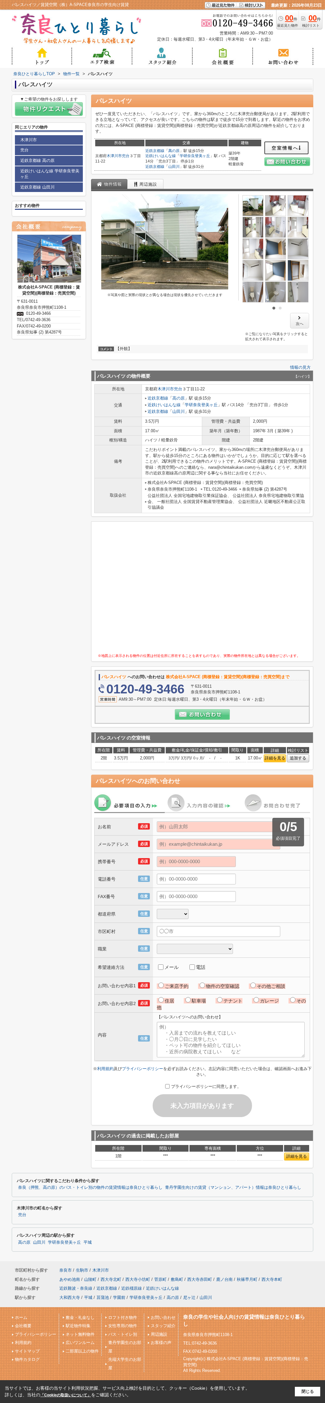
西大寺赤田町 (199, 1279)
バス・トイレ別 (122, 1334)
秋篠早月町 (247, 1279)
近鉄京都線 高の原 (37, 160)
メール (171, 967)
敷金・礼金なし (80, 1317)
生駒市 (82, 1270)
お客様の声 (161, 1342)
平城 (87, 1242)
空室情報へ (285, 147)
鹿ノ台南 (224, 1279)
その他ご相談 (271, 986)
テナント (232, 1000)
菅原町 (160, 1279)
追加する (298, 758)
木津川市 (114, 156)
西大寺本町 (272, 1279)
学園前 (119, 1297)
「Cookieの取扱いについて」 (65, 1395)
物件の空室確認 (222, 986)
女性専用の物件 (122, 1325)
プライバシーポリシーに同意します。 (206, 1086)
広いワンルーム (80, 1342)
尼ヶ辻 (189, 1297)
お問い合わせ (163, 1317)
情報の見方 (300, 367)
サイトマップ (27, 1351)
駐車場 (199, 1000)
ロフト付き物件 (122, 1317)
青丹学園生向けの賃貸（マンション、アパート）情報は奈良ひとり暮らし (233, 1187)
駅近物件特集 (78, 1325)
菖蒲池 (102, 1297)
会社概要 (23, 1325)
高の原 (174, 151)
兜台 (125, 156)
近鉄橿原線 (131, 1288)
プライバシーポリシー (142, 1068)
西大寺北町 (111, 1279)
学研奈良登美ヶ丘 (195, 156)
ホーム (21, 1317)
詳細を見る (275, 758)
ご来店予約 (177, 986)
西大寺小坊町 (137, 1279)
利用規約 (105, 1068)
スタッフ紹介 (163, 1325)
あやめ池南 (69, 1279)
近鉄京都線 (154, 151)
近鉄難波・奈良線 (75, 1288)
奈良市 (65, 1270)
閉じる (308, 1391)
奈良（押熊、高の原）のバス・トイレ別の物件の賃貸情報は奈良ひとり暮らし (90, 1187)
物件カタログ (27, 1359)
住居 (169, 1000)
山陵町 (90, 1279)
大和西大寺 (69, 1297)
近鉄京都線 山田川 (37, 187)
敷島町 (177, 1279)
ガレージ (269, 1000)
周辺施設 (159, 1334)
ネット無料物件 (80, 1334)
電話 (200, 967)
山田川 (174, 166)
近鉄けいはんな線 (160, 156)
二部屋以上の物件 (82, 1351)
